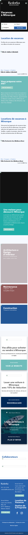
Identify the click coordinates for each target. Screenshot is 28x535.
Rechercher (20, 28)
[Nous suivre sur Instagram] (21, 513)
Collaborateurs (10, 456)
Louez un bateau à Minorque (14, 423)
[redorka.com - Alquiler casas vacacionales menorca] (14, 3)
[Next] (26, 62)
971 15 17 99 (5, 487)
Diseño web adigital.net (18, 533)
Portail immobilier (14, 362)
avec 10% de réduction (14, 387)
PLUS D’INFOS (14, 440)
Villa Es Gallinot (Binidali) (9, 72)
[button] (2, 3)
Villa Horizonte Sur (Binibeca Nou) (12, 161)
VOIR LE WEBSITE (14, 366)
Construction (10, 308)
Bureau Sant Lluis (19, 483)
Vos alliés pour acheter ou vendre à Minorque (14, 349)
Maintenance (10, 286)
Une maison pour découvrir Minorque (14, 210)
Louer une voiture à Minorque (14, 383)
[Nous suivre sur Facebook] (17, 513)
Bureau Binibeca (5, 500)
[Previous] (1, 62)
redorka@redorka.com (7, 489)
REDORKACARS (14, 403)
